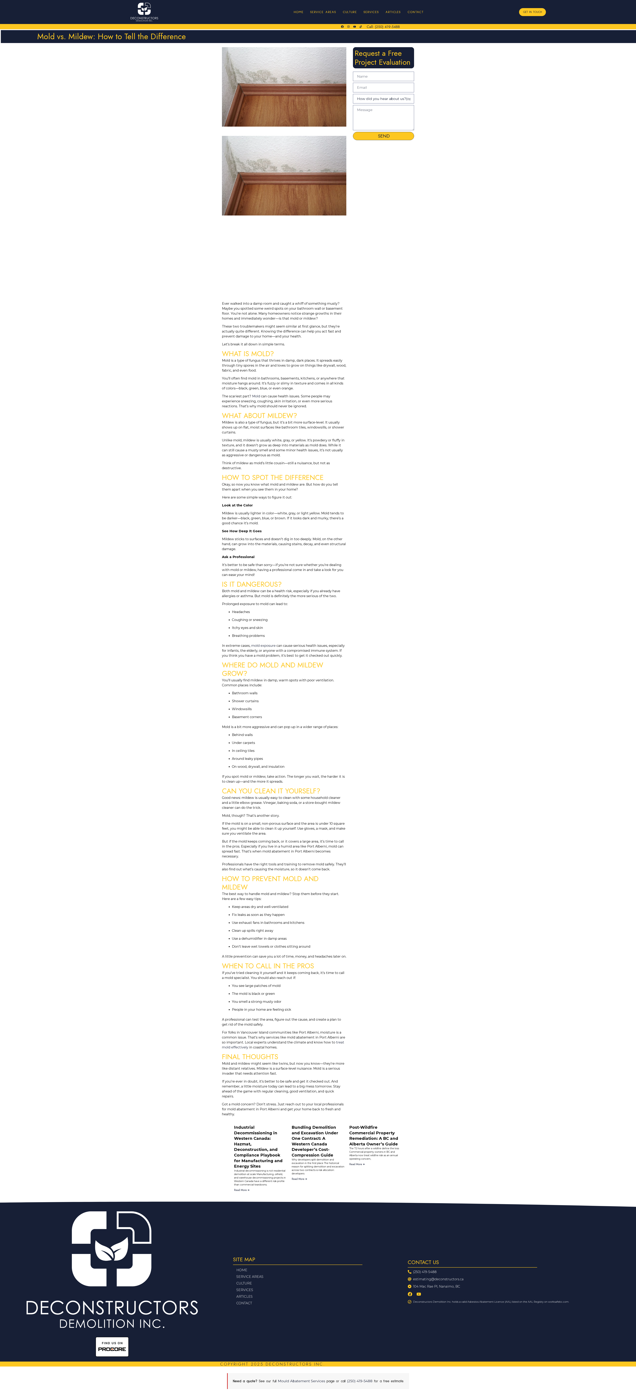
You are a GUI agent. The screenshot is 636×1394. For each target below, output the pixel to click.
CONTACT (416, 12)
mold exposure (263, 646)
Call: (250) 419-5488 (383, 26)
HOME (299, 12)
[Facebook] (342, 26)
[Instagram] (348, 26)
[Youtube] (354, 26)
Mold (256, 396)
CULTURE (350, 12)
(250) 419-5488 (359, 1381)
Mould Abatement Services (301, 1381)
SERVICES (371, 12)
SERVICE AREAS (323, 12)
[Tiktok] (360, 26)
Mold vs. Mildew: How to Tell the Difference (111, 36)
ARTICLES (393, 12)
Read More (240, 1190)
